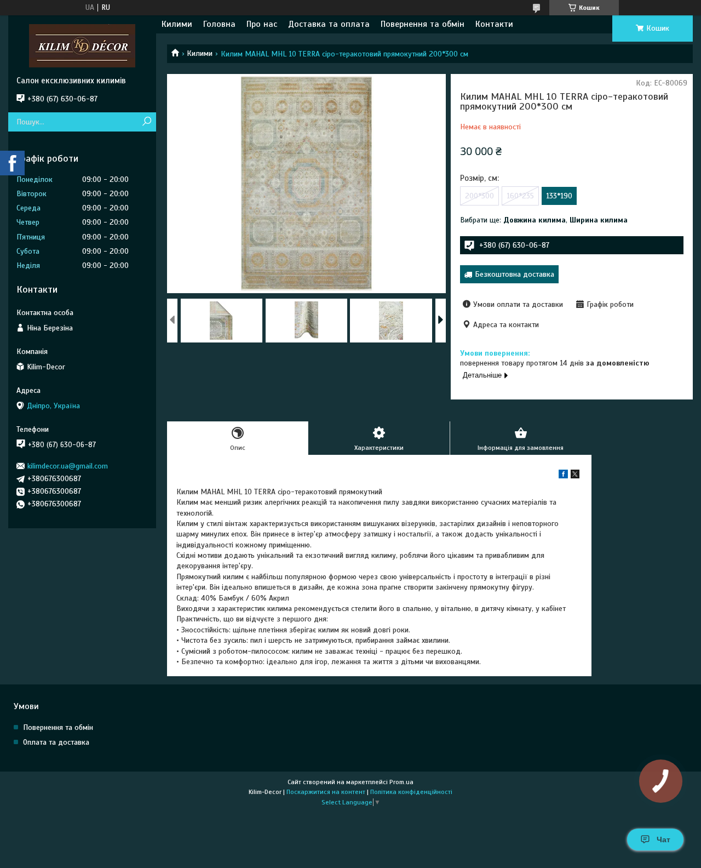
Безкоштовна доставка (514, 274)
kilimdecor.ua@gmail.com (67, 466)
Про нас (261, 24)
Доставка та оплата (329, 24)
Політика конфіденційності (411, 792)
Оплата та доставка (56, 742)
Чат (663, 839)
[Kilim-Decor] (82, 45)
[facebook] (563, 476)
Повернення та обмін (422, 24)
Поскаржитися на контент (325, 792)
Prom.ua (401, 782)
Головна (219, 24)
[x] (575, 476)
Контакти (494, 24)
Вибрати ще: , (544, 220)
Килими (177, 24)
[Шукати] (146, 122)
